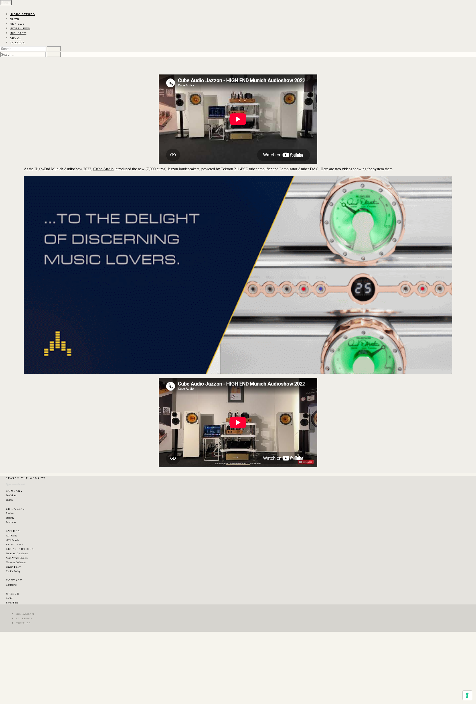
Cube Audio (103, 169)
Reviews (10, 513)
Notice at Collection (16, 562)
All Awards (11, 535)
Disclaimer (11, 495)
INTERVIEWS (20, 28)
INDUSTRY (18, 33)
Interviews (11, 522)
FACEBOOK (24, 618)
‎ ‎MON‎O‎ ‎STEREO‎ (22, 14)
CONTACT (17, 42)
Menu (6, 2)
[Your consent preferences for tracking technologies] (467, 695)
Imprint (9, 499)
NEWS (14, 19)
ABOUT (15, 37)
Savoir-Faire (12, 602)
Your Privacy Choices (17, 558)
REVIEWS (17, 23)
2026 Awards (12, 540)
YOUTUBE (23, 623)
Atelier (9, 598)
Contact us (11, 584)
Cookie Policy (13, 571)
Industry (10, 517)
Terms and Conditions (17, 553)
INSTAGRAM (25, 613)
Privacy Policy (13, 566)
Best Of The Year (14, 544)
